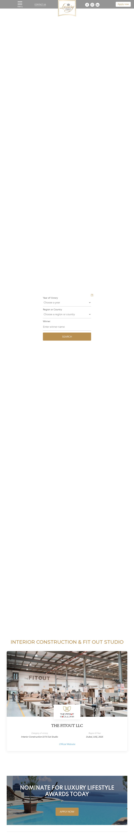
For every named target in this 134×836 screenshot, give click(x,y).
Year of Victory (50, 298)
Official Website (67, 744)
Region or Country (52, 309)
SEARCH (67, 336)
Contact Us (40, 4)
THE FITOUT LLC (67, 726)
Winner (46, 321)
